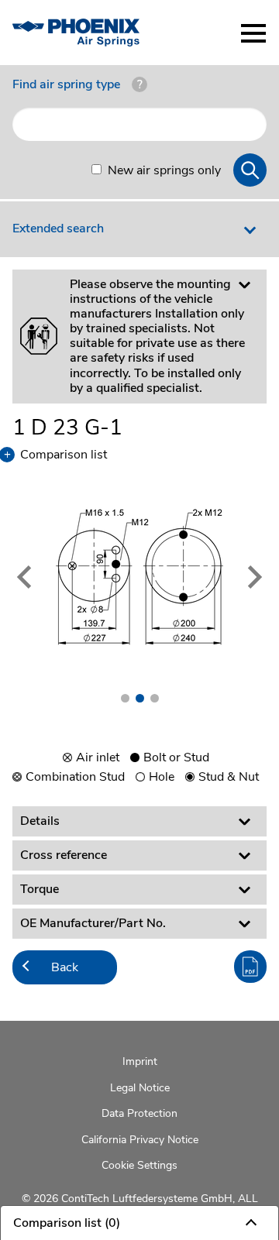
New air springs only (164, 170)
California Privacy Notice (139, 1139)
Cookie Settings (139, 1165)
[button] (31, 577)
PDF (250, 966)
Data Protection (139, 1113)
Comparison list (59, 454)
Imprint (139, 1061)
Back (64, 967)
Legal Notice (140, 1087)
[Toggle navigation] (253, 33)
